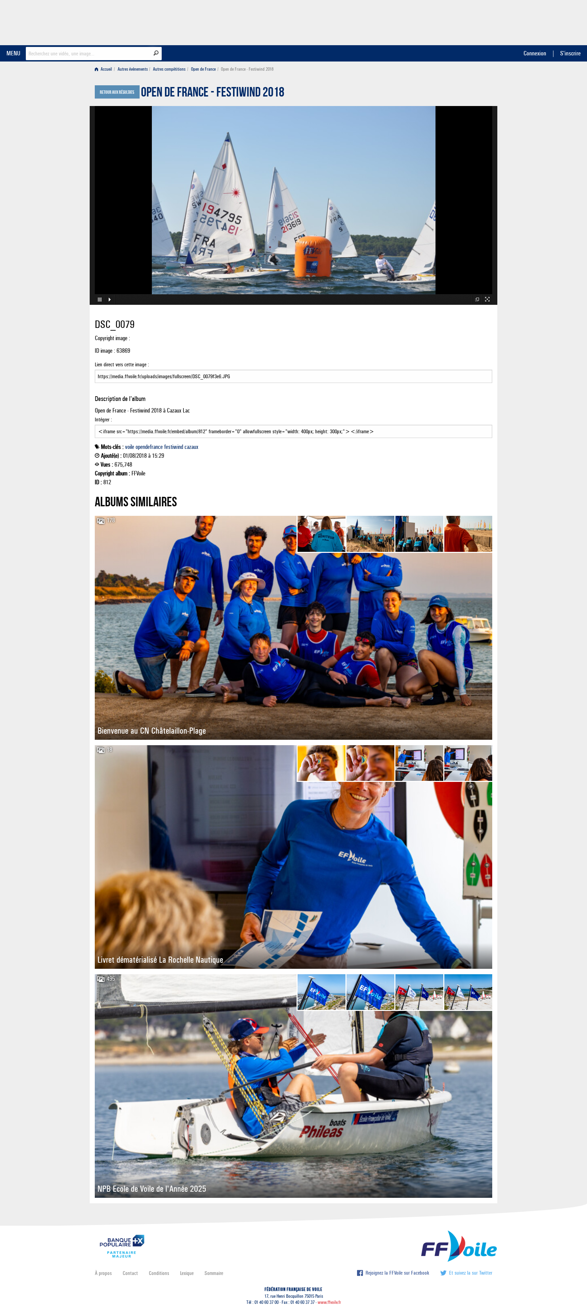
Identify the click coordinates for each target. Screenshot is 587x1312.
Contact (130, 1273)
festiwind (173, 446)
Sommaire (213, 1273)
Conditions (159, 1273)
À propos (103, 1273)
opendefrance (149, 446)
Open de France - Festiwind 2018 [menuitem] (247, 69)
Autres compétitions (169, 69)
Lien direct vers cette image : (122, 364)
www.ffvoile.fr (329, 1302)
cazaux (191, 446)
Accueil (106, 69)
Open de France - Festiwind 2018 (212, 94)
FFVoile (449, 21)
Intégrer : (103, 419)
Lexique (187, 1273)
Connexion (534, 53)
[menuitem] (105, 69)
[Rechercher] (156, 53)
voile (129, 446)
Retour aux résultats (117, 92)
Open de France (203, 69)
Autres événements (133, 69)
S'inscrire (570, 53)
